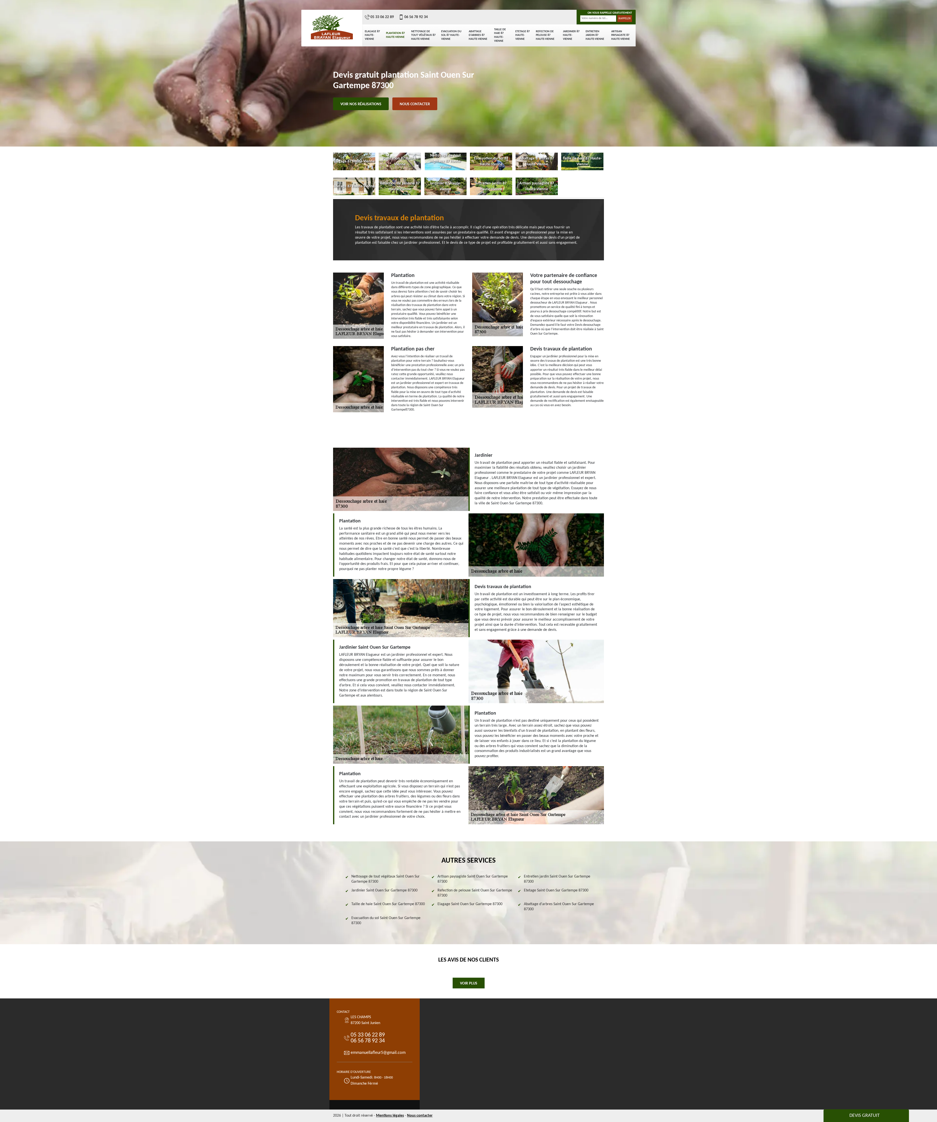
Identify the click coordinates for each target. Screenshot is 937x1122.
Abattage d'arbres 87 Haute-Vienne (478, 35)
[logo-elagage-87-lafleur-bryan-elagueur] (331, 26)
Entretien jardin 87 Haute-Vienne (595, 35)
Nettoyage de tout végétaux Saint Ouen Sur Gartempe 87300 (385, 879)
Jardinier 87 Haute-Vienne (571, 35)
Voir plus (468, 983)
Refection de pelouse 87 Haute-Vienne (545, 35)
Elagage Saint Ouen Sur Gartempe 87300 (470, 904)
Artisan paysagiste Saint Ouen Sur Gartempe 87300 (473, 879)
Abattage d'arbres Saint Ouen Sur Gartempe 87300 (559, 906)
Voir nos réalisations (360, 104)
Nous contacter (415, 104)
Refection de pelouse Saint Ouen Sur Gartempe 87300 (475, 893)
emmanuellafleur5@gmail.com (378, 1052)
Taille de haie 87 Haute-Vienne (500, 35)
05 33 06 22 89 (382, 17)
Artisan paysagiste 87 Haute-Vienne (620, 35)
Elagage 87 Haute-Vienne (372, 35)
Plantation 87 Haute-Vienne (395, 35)
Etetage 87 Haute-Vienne (522, 35)
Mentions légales (390, 1116)
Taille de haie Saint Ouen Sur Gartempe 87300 (388, 904)
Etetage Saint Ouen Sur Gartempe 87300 (556, 890)
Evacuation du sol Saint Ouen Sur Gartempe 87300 (385, 920)
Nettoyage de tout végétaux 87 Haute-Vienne (423, 35)
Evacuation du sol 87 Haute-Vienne (451, 35)
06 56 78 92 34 (416, 17)
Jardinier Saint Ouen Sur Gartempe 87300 (384, 890)
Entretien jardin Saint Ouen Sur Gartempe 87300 (557, 879)
